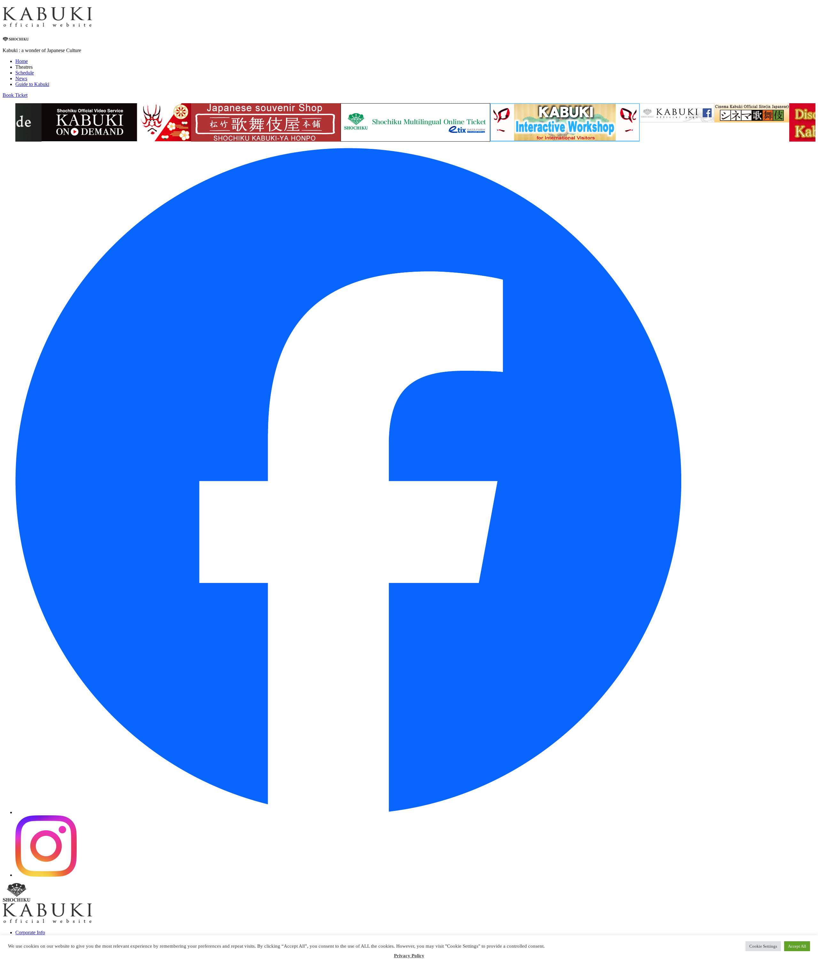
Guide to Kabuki (32, 84)
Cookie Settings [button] (763, 946)
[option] (116, 123)
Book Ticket (15, 95)
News (21, 78)
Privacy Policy (409, 955)
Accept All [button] (797, 946)
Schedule (24, 72)
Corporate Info (30, 932)
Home (21, 61)
